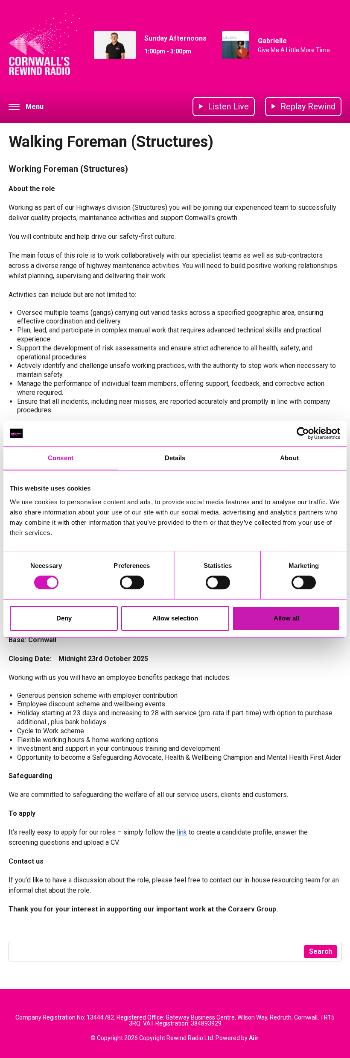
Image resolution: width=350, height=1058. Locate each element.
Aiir (254, 1037)
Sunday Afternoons (175, 38)
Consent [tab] (60, 457)
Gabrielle (272, 41)
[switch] (132, 582)
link (182, 832)
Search (320, 951)
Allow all (286, 618)
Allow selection (175, 618)
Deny (64, 618)
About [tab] (289, 457)
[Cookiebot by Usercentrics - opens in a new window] (302, 433)
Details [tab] (175, 457)
